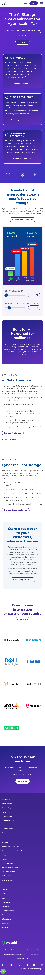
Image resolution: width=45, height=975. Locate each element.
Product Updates (8, 911)
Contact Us (24, 3)
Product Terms (7, 829)
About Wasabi (7, 804)
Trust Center (34, 954)
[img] (22, 260)
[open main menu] (41, 3)
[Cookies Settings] (3, 971)
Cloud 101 (5, 923)
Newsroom (6, 812)
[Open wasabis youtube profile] (34, 964)
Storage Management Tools (12, 851)
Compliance (6, 859)
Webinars (5, 906)
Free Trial (22, 781)
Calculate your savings (22, 220)
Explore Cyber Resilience (15, 510)
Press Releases (7, 816)
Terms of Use (24, 950)
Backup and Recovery (10, 868)
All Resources (7, 894)
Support (5, 927)
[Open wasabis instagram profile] (26, 964)
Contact (5, 833)
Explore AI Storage (20, 83)
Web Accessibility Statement (14, 954)
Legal (36, 950)
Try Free (34, 3)
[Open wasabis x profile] (18, 964)
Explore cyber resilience (20, 120)
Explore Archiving (20, 158)
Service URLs (7, 880)
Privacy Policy (10, 950)
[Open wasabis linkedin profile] (3, 964)
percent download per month (21, 304)
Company (6, 799)
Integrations (6, 919)
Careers (5, 824)
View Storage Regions (23, 580)
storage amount (14, 291)
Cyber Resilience (8, 863)
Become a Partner (8, 872)
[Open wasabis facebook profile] (11, 964)
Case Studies (6, 902)
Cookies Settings (21, 958)
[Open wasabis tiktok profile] (42, 964)
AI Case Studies (9, 440)
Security (5, 855)
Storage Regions (8, 808)
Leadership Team (8, 820)
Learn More (22, 620)
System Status (7, 876)
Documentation (8, 915)
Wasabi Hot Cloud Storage (11, 847)
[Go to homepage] (4, 3)
